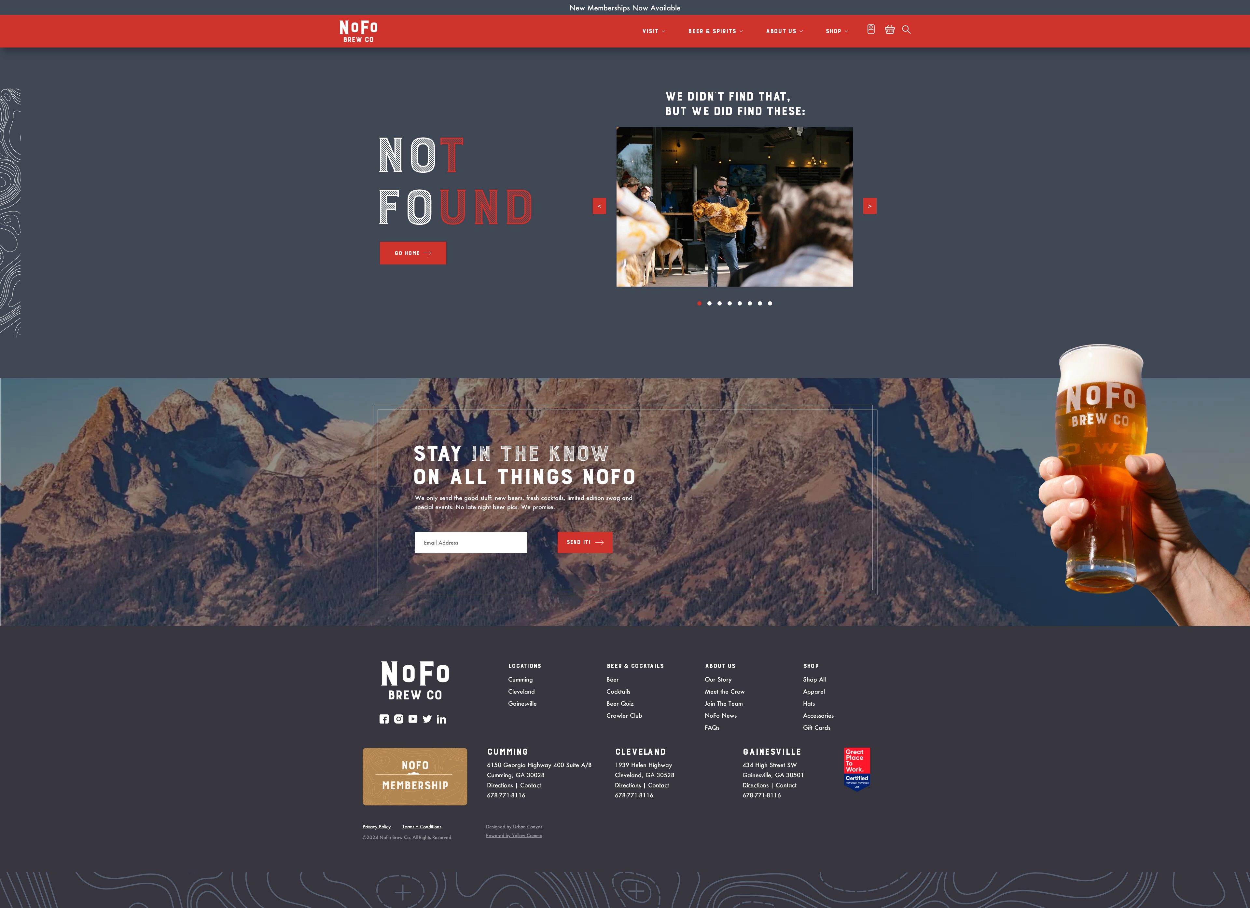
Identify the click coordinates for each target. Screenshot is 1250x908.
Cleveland (521, 691)
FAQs (712, 727)
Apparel (814, 691)
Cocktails (618, 691)
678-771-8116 (506, 795)
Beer (612, 679)
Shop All (814, 679)
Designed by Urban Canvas (514, 826)
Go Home (407, 253)
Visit (651, 31)
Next (870, 206)
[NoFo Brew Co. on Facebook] (384, 719)
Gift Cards (816, 727)
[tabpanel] (735, 207)
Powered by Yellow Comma (514, 835)
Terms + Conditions (421, 826)
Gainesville (522, 703)
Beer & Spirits (713, 31)
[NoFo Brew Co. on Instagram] (399, 719)
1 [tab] (699, 303)
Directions (500, 785)
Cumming (520, 679)
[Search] (906, 31)
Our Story (718, 679)
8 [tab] (770, 303)
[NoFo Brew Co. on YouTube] (413, 719)
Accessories (818, 715)
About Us (782, 31)
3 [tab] (719, 303)
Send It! (578, 542)
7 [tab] (760, 303)
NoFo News (721, 715)
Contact (530, 785)
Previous (599, 206)
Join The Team (724, 703)
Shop (834, 31)
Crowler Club (624, 715)
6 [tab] (750, 303)
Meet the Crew (725, 691)
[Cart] (890, 31)
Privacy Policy (377, 826)
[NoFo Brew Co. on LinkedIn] (441, 719)
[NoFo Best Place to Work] (857, 790)
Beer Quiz (620, 703)
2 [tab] (709, 303)
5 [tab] (740, 303)
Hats (809, 703)
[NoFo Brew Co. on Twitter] (427, 719)
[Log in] (871, 31)
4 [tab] (730, 303)
